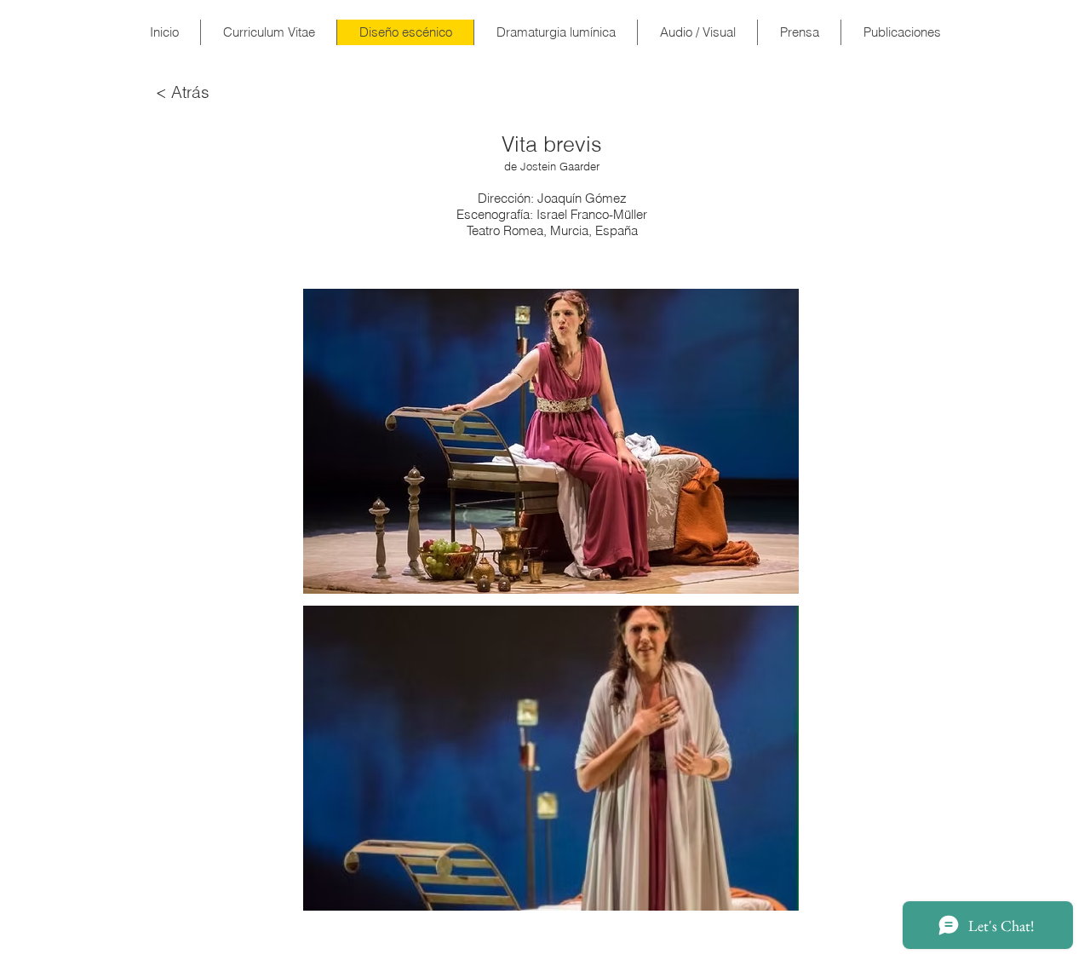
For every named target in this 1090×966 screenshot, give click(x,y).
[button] (551, 441)
